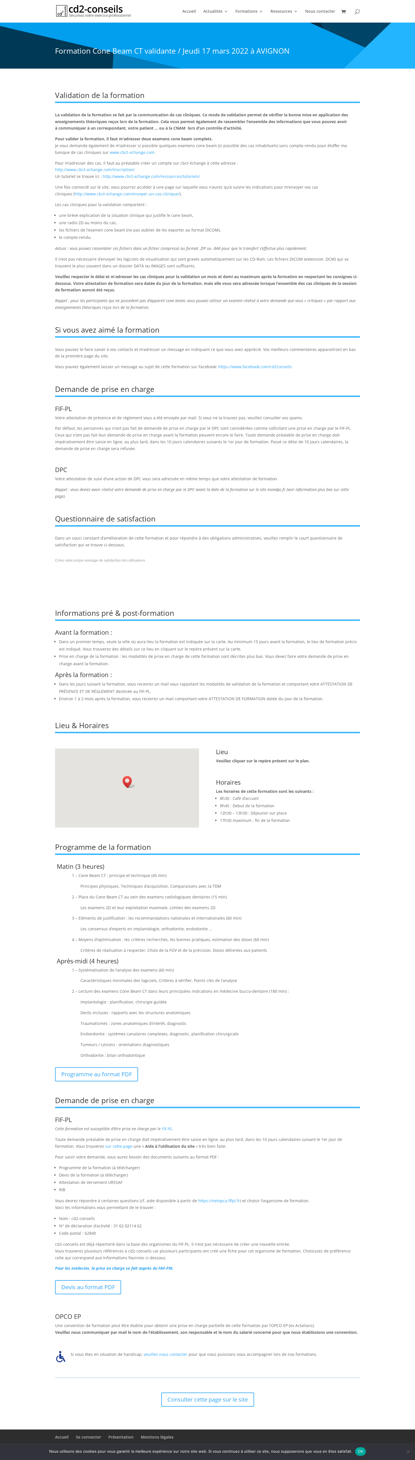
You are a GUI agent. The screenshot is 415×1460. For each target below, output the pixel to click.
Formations (246, 11)
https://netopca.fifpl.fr (219, 1200)
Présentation (121, 1437)
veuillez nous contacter (165, 1354)
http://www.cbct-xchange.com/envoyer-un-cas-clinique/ (127, 194)
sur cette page (118, 1146)
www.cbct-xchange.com (132, 152)
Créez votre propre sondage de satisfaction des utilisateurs (100, 560)
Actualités (212, 11)
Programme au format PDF (96, 1074)
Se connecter (88, 1437)
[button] (129, 782)
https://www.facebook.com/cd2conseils (255, 366)
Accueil (189, 11)
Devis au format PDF (88, 1287)
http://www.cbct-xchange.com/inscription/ (95, 169)
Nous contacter (320, 11)
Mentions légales (157, 1437)
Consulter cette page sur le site (207, 1399)
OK (360, 1451)
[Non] (408, 1451)
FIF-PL (167, 1128)
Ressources (281, 11)
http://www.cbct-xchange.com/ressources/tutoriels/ (151, 176)
